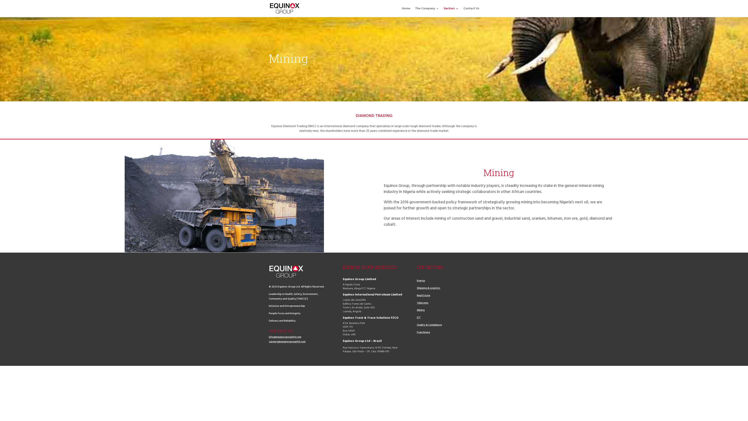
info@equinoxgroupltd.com (285, 337)
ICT (419, 317)
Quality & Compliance (429, 325)
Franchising (423, 332)
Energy (421, 281)
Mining (421, 310)
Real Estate (423, 295)
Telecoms (422, 303)
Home (406, 9)
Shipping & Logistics (428, 288)
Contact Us (471, 9)
